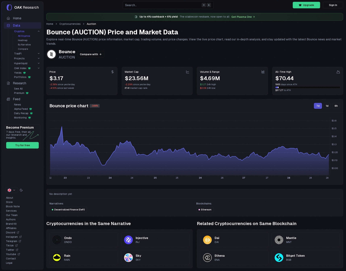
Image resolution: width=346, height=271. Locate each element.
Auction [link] (91, 23)
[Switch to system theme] (21, 190)
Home (49, 23)
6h (336, 105)
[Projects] (38, 58)
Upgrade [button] (308, 5)
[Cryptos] (38, 31)
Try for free (22, 145)
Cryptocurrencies (70, 23)
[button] (168, 5)
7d (318, 105)
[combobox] (11, 190)
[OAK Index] (38, 68)
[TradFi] (38, 53)
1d (327, 105)
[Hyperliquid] (38, 63)
